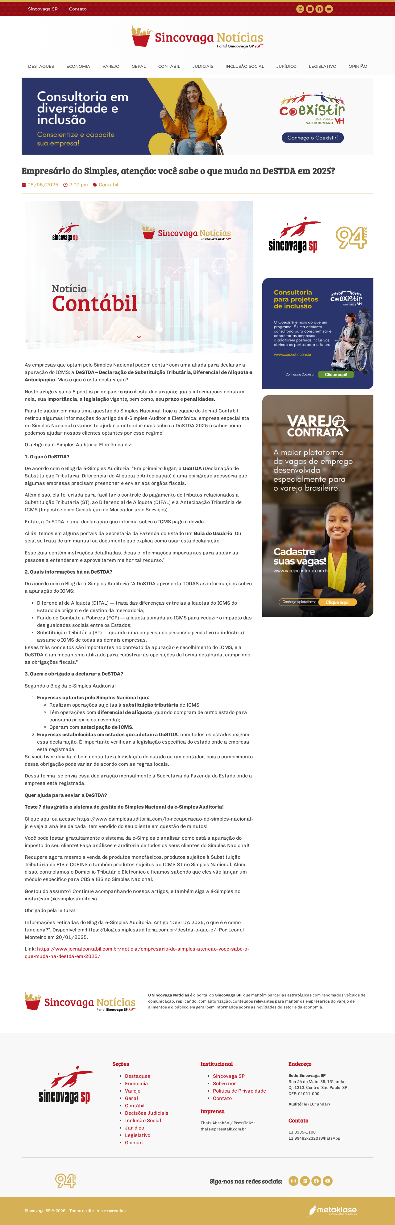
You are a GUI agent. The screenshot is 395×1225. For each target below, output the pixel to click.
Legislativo (137, 1135)
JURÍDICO (286, 66)
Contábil (108, 185)
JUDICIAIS (203, 66)
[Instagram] (300, 9)
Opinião (134, 1143)
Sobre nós (225, 1083)
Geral (131, 1098)
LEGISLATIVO (322, 66)
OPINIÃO (358, 66)
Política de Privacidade (239, 1091)
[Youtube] (329, 9)
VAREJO (110, 66)
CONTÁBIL (169, 66)
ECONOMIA (78, 66)
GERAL (139, 66)
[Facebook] (319, 9)
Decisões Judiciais (146, 1113)
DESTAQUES (41, 66)
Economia (136, 1083)
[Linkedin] (310, 9)
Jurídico (134, 1128)
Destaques (137, 1076)
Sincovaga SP (43, 9)
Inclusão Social (143, 1120)
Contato (78, 9)
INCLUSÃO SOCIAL (245, 66)
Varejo (132, 1091)
